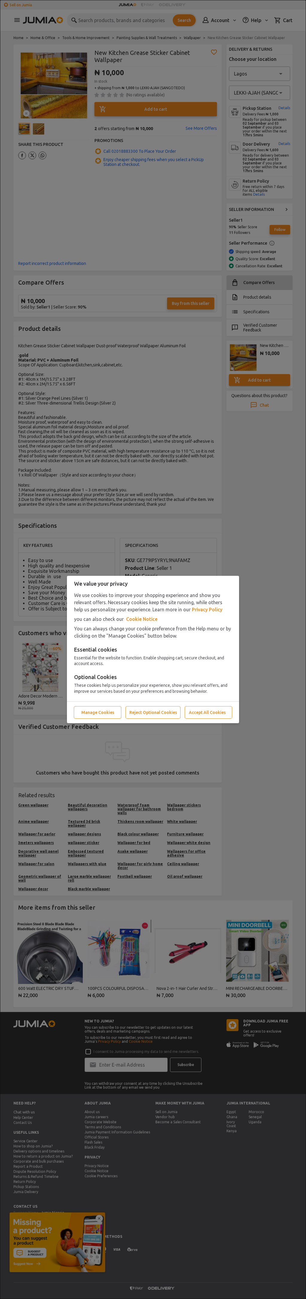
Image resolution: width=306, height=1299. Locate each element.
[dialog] (153, 649)
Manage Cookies (97, 712)
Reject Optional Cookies (153, 712)
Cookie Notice (141, 619)
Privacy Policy (207, 609)
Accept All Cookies (207, 712)
